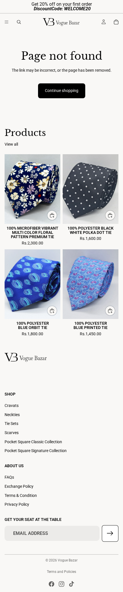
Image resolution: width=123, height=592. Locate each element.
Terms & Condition (21, 495)
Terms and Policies (61, 572)
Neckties (12, 414)
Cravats (12, 405)
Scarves (12, 432)
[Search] (19, 22)
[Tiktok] (71, 584)
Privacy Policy (17, 504)
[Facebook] (51, 584)
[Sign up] (110, 533)
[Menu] (6, 22)
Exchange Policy (19, 486)
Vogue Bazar (68, 560)
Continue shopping (61, 90)
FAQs (9, 477)
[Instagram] (61, 584)
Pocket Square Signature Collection (36, 450)
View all (11, 144)
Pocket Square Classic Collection (33, 442)
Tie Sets (11, 423)
